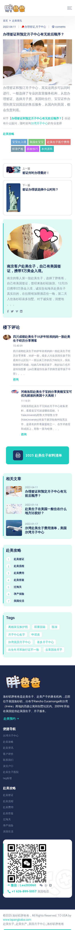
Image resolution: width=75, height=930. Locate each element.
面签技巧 (32, 149)
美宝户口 (8, 766)
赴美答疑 (8, 813)
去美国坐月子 (53, 649)
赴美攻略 (8, 133)
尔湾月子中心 (39, 123)
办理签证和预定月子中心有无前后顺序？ (36, 118)
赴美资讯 (17, 20)
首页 (5, 20)
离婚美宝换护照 (18, 627)
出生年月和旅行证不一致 (23, 649)
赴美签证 (8, 795)
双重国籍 (39, 627)
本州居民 (47, 149)
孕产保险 (8, 825)
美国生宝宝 (37, 142)
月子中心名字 (16, 634)
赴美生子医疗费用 (58, 142)
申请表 (35, 634)
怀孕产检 (17, 149)
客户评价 (8, 753)
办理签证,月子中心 (35, 26)
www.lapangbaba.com (17, 919)
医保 (54, 627)
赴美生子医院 (11, 772)
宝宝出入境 (19, 142)
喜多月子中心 (45, 642)
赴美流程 (8, 801)
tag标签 (7, 778)
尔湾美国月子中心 (19, 642)
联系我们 (8, 759)
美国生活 (8, 831)
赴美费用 (8, 807)
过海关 (7, 819)
